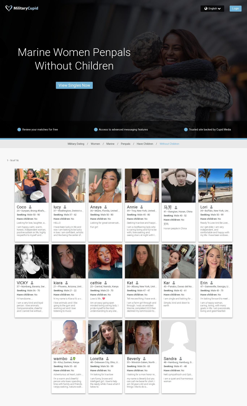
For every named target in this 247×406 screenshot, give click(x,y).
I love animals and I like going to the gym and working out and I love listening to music (65, 306)
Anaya (96, 207)
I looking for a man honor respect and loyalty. (142, 374)
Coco (21, 207)
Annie (132, 207)
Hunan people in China (175, 228)
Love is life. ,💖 (97, 298)
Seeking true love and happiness (142, 222)
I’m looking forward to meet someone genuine (215, 298)
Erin (204, 282)
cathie (96, 282)
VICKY (22, 282)
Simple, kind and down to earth (176, 304)
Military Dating (76, 143)
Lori (203, 207)
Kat (130, 282)
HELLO (57, 222)
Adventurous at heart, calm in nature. (69, 374)
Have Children (145, 143)
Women (95, 143)
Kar (167, 282)
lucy (57, 207)
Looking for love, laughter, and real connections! (32, 222)
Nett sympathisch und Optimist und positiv (179, 374)
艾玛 (166, 224)
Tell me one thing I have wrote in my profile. (142, 298)
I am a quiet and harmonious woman (178, 380)
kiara (58, 282)
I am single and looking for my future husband (179, 298)
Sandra (170, 358)
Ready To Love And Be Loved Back (215, 222)
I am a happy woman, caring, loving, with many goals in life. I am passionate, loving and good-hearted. (215, 306)
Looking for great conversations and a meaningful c (105, 222)
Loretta (96, 358)
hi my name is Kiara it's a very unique (69, 298)
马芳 (168, 207)
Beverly (133, 358)
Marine (110, 143)
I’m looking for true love (101, 374)
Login (235, 8)
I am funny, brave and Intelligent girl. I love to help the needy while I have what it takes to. (105, 382)
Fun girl (94, 227)
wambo (60, 358)
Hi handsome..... (25, 298)
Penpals (125, 143)
